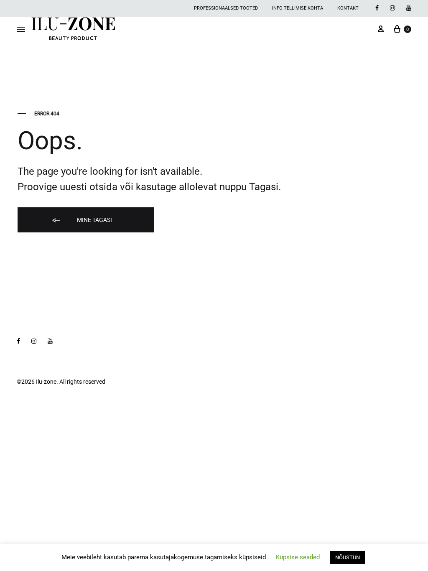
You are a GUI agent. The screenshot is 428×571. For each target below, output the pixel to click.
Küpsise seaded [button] (298, 557)
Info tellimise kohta (297, 8)
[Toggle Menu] (21, 29)
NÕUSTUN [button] (347, 557)
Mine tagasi (94, 220)
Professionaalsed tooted (226, 8)
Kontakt (348, 8)
